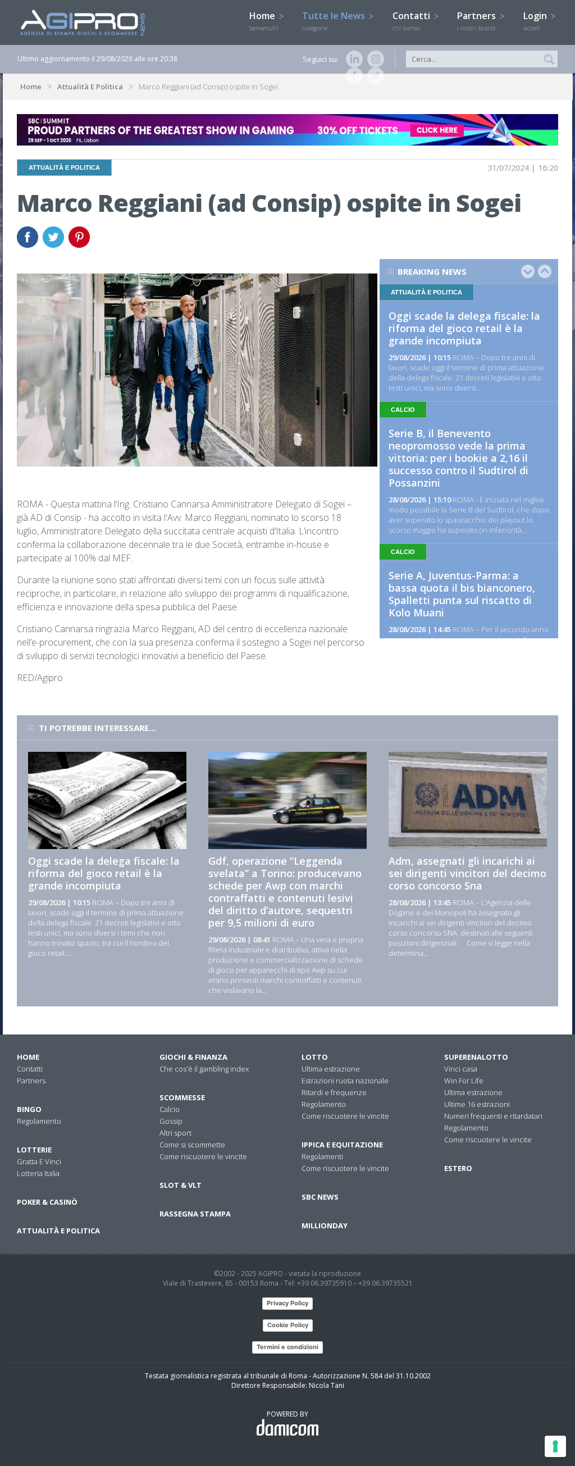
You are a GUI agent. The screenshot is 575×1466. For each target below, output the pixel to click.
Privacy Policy (287, 1303)
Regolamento (39, 1121)
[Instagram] (373, 59)
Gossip (170, 1121)
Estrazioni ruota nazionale (345, 1080)
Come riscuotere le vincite (203, 1156)
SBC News (320, 1197)
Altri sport (175, 1133)
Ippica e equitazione (342, 1145)
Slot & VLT (180, 1185)
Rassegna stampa (195, 1214)
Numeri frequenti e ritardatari (493, 1116)
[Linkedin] (352, 59)
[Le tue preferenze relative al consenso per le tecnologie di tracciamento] (555, 1446)
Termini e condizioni (287, 1347)
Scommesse (182, 1097)
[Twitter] (373, 75)
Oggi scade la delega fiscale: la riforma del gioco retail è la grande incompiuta (464, 328)
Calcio (169, 1109)
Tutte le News (334, 21)
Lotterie (34, 1150)
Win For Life (463, 1080)
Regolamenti (322, 1156)
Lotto (315, 1057)
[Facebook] (352, 75)
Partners (477, 21)
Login (536, 21)
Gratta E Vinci (39, 1161)
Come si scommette (192, 1145)
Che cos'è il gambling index (204, 1069)
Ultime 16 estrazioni (477, 1104)
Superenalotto (476, 1057)
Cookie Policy (287, 1325)
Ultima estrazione (331, 1069)
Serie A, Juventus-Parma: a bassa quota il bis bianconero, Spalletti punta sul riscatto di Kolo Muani (462, 594)
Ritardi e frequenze (334, 1092)
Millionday (325, 1225)
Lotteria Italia (38, 1173)
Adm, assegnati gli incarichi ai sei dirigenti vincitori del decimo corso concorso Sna (467, 873)
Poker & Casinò (47, 1202)
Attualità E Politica (90, 86)
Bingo (29, 1109)
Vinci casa (460, 1069)
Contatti (412, 21)
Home (264, 21)
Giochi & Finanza (193, 1057)
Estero (458, 1168)
